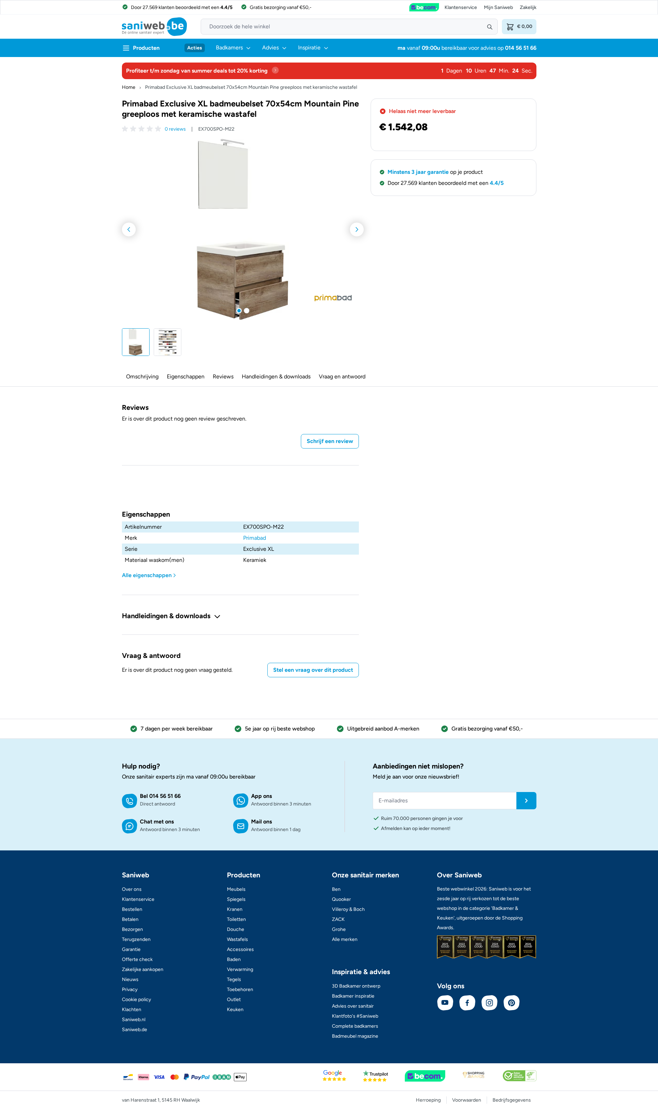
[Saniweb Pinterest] (511, 1002)
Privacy (129, 989)
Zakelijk (528, 7)
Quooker (341, 899)
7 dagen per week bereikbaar (177, 728)
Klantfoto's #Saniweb (355, 1016)
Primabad (254, 538)
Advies (270, 47)
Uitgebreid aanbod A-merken (383, 728)
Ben (336, 889)
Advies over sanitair (353, 1006)
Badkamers (229, 47)
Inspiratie (309, 47)
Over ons (132, 889)
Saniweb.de (134, 1030)
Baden (234, 959)
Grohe (339, 929)
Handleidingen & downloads (276, 376)
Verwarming (240, 969)
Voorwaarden (466, 1100)
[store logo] (154, 26)
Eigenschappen (185, 376)
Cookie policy (136, 999)
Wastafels (237, 939)
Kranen (234, 909)
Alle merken (344, 939)
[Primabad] (333, 297)
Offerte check (137, 959)
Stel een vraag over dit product (313, 670)
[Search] (490, 26)
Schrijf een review (330, 441)
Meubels (236, 889)
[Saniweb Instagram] (489, 1002)
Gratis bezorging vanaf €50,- (487, 728)
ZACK (338, 919)
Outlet (234, 999)
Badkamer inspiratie (353, 996)
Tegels (234, 979)
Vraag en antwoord (342, 376)
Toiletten (236, 919)
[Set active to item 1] (239, 310)
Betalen (130, 919)
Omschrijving (142, 376)
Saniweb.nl (133, 1020)
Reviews (223, 376)
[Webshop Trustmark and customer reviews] (424, 7)
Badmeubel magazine (355, 1036)
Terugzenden (136, 939)
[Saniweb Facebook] (467, 1002)
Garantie (131, 949)
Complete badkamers (355, 1026)
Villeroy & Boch (348, 909)
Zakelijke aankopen (142, 969)
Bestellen (132, 909)
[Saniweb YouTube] (445, 1002)
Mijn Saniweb (498, 7)
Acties (194, 48)
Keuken (235, 1009)
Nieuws (130, 979)
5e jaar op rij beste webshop (280, 728)
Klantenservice (461, 7)
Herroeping (428, 1100)
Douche (235, 929)
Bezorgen (132, 929)
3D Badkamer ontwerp (356, 986)
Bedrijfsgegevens (512, 1100)
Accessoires (240, 949)
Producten (146, 48)
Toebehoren (240, 989)
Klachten (131, 1009)
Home (128, 87)
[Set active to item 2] (246, 310)
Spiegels (236, 899)
